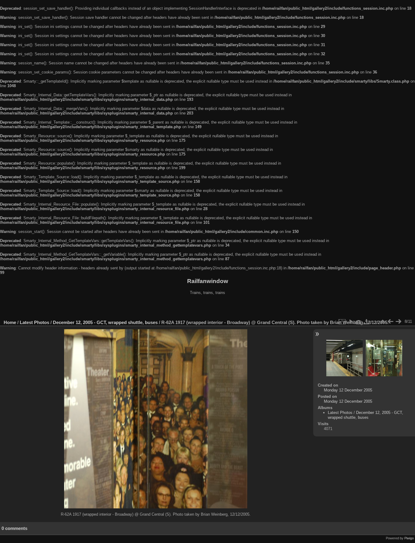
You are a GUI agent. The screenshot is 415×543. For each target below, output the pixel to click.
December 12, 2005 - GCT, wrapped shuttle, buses (105, 322)
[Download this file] (367, 322)
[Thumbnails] (382, 322)
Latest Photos (34, 322)
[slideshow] (351, 322)
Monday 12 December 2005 (348, 390)
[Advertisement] (207, 308)
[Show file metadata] (359, 322)
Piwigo (409, 538)
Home (10, 322)
